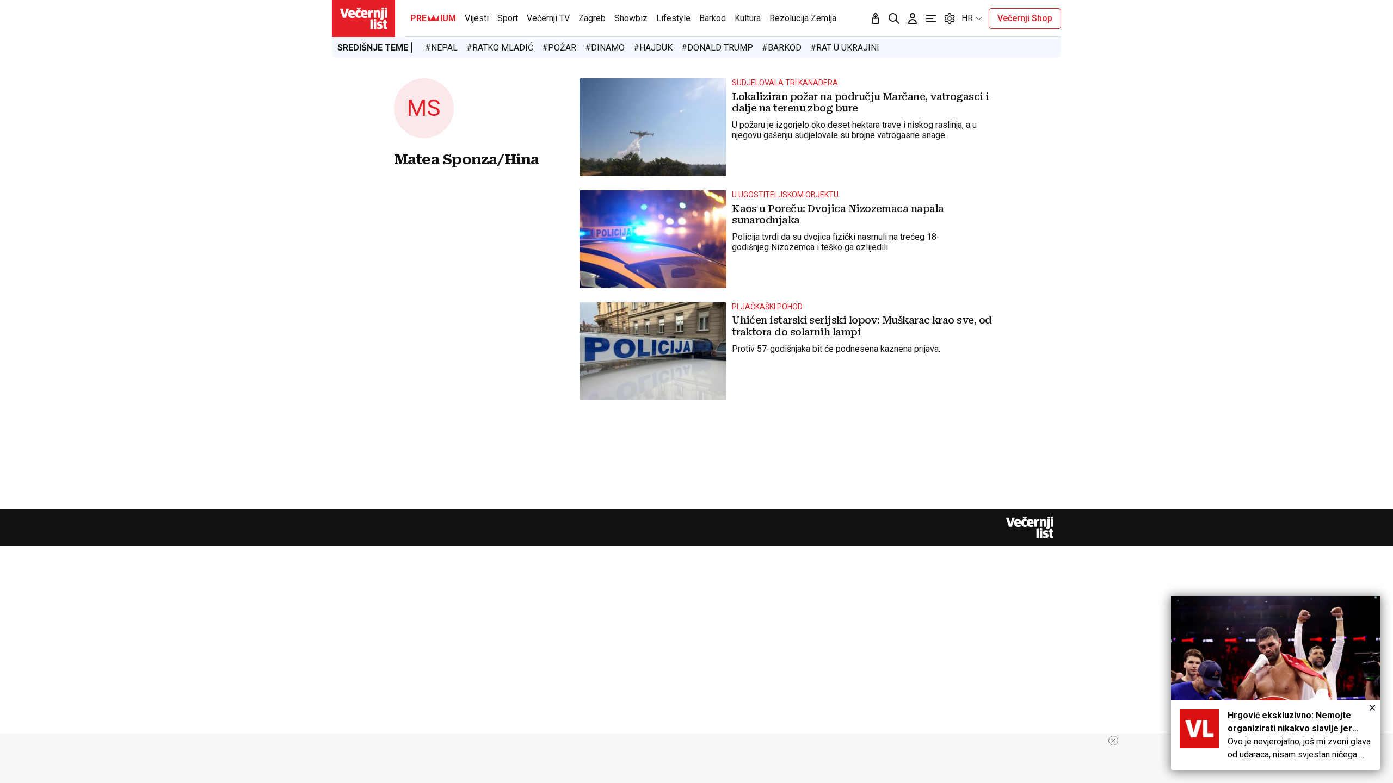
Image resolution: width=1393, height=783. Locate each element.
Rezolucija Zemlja (802, 18)
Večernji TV (548, 18)
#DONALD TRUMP (717, 47)
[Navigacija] (931, 18)
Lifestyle (673, 18)
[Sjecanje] (875, 18)
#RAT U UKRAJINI (844, 47)
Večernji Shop (1024, 18)
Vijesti (477, 18)
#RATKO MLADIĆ (499, 47)
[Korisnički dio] (912, 18)
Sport (507, 18)
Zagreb (592, 18)
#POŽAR (559, 47)
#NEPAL (441, 47)
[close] (1113, 740)
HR (967, 18)
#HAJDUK (653, 47)
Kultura (748, 18)
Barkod (712, 18)
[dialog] (1275, 683)
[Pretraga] (894, 18)
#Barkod (782, 47)
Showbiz (631, 18)
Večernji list (1029, 527)
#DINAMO (605, 47)
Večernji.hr (363, 18)
